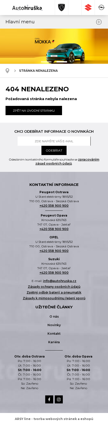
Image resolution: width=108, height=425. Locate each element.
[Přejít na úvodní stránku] (27, 8)
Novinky (54, 325)
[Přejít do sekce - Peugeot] (61, 7)
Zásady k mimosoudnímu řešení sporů (54, 298)
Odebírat (54, 150)
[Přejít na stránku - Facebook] (49, 399)
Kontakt (54, 333)
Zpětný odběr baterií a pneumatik (54, 292)
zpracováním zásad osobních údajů (67, 161)
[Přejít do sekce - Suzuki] (88, 7)
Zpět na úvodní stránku (34, 110)
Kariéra (54, 342)
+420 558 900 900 (54, 205)
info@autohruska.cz (59, 281)
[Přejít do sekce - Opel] (101, 7)
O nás (54, 316)
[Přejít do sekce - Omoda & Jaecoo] (75, 7)
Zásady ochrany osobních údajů (54, 287)
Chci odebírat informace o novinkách (54, 131)
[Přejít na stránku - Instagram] (59, 399)
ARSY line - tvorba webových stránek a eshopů (54, 419)
